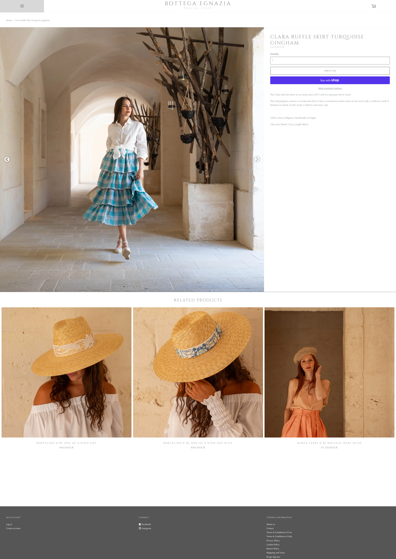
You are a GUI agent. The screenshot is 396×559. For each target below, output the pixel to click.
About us (271, 525)
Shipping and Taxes (276, 553)
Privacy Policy (273, 541)
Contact (270, 529)
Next (257, 160)
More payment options (330, 88)
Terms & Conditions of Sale (279, 537)
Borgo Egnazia (273, 557)
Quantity (274, 54)
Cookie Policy (273, 545)
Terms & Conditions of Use (279, 533)
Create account (13, 529)
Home (9, 21)
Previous (7, 160)
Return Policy (273, 549)
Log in (9, 525)
